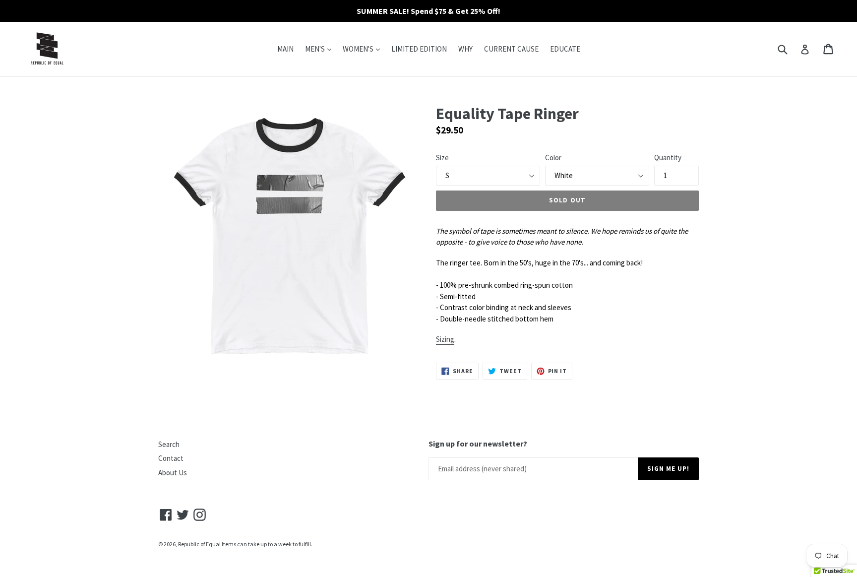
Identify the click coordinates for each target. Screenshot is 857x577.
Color (553, 157)
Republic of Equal (199, 544)
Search (169, 444)
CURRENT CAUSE (511, 49)
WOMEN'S (364, 49)
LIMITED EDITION (419, 49)
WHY (465, 49)
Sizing (445, 339)
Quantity (667, 157)
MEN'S (320, 49)
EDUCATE (565, 49)
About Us (172, 472)
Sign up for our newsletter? (477, 444)
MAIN (285, 49)
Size (442, 157)
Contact (171, 458)
